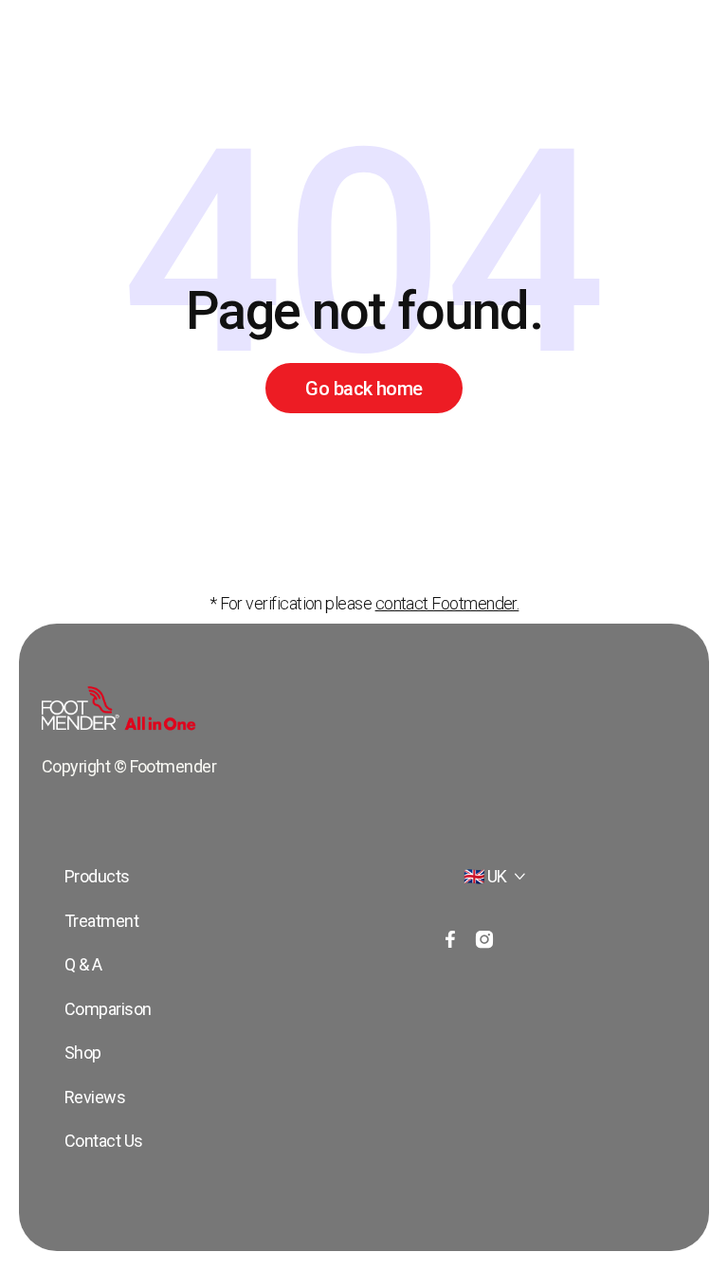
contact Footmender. (447, 603)
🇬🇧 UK (485, 876)
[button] (495, 877)
